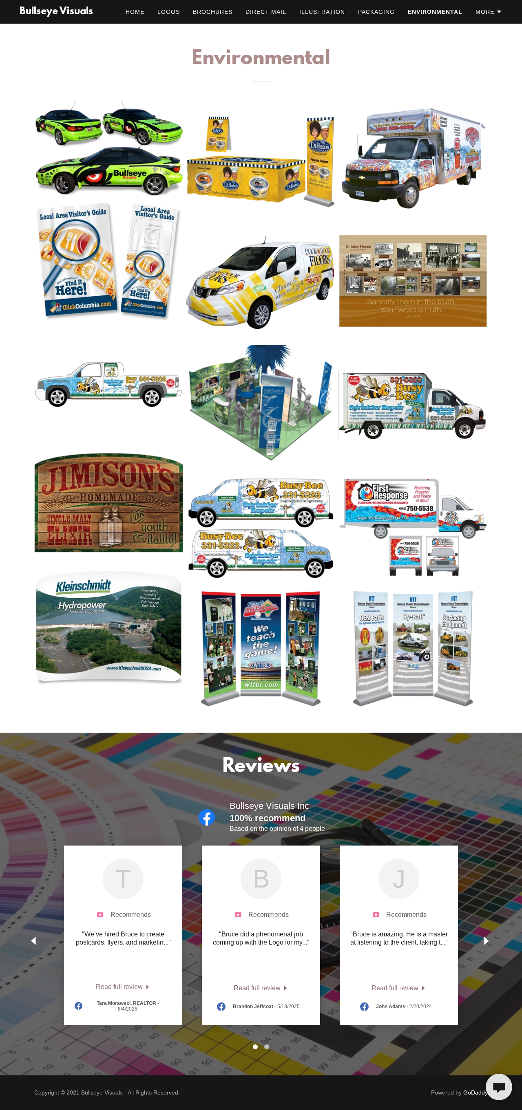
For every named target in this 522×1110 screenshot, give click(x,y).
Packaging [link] (376, 12)
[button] (489, 11)
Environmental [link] (435, 12)
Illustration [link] (322, 12)
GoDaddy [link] (475, 1092)
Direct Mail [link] (266, 12)
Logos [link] (168, 12)
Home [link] (135, 12)
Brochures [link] (212, 12)
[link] (56, 12)
